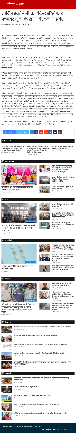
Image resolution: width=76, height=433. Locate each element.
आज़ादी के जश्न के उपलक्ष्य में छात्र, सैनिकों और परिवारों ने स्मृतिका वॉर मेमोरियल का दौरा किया (42, 327)
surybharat (6, 25)
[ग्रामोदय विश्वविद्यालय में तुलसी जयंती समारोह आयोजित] (44, 189)
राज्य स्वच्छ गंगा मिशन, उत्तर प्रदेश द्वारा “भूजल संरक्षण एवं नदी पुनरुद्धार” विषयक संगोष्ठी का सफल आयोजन (63, 247)
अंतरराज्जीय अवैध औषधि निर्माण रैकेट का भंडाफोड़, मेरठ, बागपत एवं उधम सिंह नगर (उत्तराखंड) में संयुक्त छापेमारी (63, 306)
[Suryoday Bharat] (15, 4)
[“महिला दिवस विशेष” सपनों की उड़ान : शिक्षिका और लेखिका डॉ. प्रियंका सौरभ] (6, 407)
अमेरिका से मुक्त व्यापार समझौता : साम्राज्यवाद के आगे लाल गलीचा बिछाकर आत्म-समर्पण (40, 413)
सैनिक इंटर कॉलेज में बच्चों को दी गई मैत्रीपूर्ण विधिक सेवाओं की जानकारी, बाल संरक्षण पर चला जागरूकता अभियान (63, 257)
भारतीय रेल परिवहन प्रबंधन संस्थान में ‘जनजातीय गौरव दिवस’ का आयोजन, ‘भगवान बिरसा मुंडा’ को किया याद (12, 148)
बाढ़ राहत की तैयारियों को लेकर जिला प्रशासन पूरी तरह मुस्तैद (17, 188)
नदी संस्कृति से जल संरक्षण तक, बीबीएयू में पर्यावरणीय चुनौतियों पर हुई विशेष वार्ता (63, 224)
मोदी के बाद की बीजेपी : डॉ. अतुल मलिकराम (26, 387)
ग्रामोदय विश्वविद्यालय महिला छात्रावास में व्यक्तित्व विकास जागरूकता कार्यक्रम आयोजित (63, 179)
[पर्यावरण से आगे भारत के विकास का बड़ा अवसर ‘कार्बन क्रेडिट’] (6, 398)
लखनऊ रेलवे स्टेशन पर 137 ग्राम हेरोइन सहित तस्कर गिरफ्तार (61, 284)
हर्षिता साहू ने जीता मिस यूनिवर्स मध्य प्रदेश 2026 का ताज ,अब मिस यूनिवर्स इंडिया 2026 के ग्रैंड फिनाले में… (63, 268)
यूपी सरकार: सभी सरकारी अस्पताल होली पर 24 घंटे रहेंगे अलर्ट (62, 147)
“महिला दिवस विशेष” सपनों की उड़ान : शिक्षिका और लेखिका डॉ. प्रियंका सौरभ (36, 404)
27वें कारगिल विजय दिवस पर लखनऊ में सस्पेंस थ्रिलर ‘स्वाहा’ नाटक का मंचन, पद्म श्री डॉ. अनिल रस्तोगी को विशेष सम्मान (42, 363)
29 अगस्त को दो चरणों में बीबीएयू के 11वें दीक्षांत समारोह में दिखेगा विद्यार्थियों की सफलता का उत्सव (63, 215)
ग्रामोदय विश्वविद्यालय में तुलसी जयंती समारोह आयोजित (62, 188)
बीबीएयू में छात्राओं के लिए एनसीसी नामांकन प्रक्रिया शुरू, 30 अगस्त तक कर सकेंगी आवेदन (40, 344)
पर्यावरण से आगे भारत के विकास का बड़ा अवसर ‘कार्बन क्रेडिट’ (32, 396)
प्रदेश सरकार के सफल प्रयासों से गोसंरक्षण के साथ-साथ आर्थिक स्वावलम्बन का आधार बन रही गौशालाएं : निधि (41, 379)
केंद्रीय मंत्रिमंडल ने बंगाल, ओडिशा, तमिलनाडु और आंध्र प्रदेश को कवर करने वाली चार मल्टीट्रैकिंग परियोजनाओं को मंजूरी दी (62, 169)
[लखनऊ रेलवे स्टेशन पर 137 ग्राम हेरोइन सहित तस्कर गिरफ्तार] (44, 286)
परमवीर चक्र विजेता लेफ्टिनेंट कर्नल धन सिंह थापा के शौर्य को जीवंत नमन (35, 336)
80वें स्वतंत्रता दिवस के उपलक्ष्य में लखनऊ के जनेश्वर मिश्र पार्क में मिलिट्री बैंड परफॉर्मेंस (39, 353)
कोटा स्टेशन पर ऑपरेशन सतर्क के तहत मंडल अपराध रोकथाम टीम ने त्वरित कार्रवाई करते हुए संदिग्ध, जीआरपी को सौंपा (17, 308)
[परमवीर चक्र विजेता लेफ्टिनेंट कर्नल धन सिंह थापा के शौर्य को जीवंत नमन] (6, 338)
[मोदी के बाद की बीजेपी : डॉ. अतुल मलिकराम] (6, 389)
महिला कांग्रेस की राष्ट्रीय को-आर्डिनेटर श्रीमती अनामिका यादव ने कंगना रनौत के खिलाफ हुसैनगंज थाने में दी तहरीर (63, 295)
